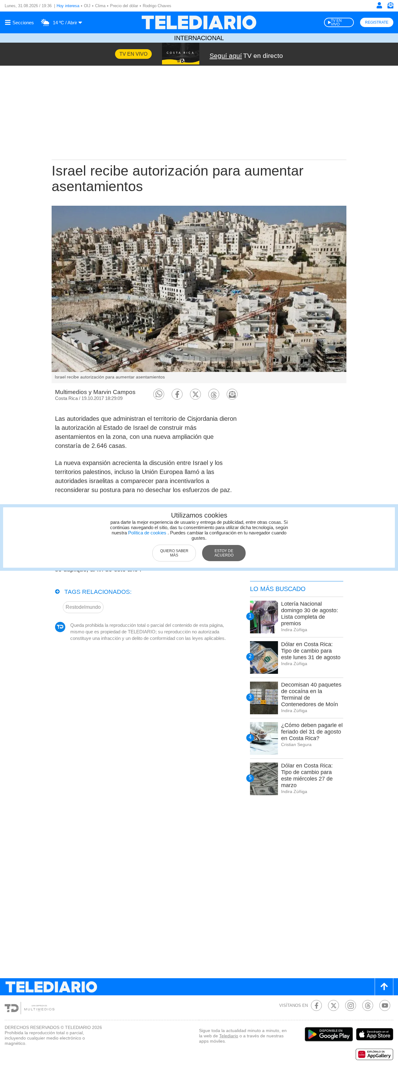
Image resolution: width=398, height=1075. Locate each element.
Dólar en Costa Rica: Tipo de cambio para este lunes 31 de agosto (310, 650)
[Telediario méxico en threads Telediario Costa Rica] (367, 1005)
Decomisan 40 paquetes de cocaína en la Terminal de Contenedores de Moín (311, 694)
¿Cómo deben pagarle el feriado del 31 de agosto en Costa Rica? (312, 731)
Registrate (376, 22)
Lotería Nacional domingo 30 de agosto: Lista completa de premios (309, 614)
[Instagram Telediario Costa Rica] (350, 1005)
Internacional (199, 38)
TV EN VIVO (336, 22)
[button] (159, 394)
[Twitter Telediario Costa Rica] (333, 1005)
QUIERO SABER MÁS (174, 553)
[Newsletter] (390, 6)
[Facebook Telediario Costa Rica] (316, 1005)
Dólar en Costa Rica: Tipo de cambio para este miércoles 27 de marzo (307, 775)
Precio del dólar (124, 5)
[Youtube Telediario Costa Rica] (384, 1005)
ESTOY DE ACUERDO (224, 553)
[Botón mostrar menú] (20, 22)
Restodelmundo (83, 607)
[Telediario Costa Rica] (199, 22)
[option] (199, 294)
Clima (100, 5)
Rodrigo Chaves (157, 5)
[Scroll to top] (384, 986)
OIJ (87, 5)
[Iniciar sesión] (379, 5)
